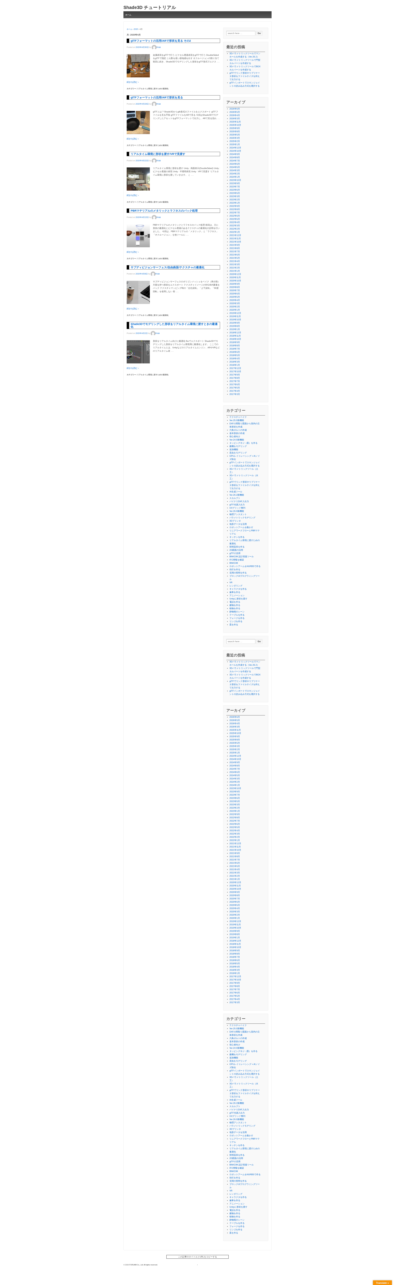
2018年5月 (234, 355)
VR (230, 582)
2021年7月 (234, 251)
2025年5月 (234, 134)
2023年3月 (234, 196)
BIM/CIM (233, 563)
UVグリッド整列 (237, 508)
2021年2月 (234, 267)
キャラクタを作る (238, 589)
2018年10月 (235, 339)
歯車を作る (234, 592)
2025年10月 (235, 125)
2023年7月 (234, 186)
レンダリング (235, 585)
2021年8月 (234, 248)
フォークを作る (237, 618)
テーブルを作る (237, 615)
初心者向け (234, 436)
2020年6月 (234, 293)
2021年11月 (235, 238)
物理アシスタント (238, 514)
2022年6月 (234, 216)
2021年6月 (234, 254)
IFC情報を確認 (236, 559)
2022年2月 (234, 229)
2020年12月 (235, 274)
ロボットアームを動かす (241, 527)
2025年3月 (234, 138)
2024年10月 (235, 151)
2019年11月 (235, 316)
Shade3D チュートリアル (149, 7)
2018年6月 (234, 352)
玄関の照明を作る (238, 572)
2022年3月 (234, 225)
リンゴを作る (235, 621)
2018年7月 (234, 349)
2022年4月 (234, 222)
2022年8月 (234, 209)
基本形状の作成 (237, 433)
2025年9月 (234, 128)
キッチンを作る (237, 537)
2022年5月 (234, 219)
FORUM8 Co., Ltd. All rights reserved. (143, 1265)
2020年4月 (234, 300)
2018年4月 (234, 358)
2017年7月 (234, 381)
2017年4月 (234, 391)
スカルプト (234, 498)
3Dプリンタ (235, 521)
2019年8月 (234, 326)
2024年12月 (235, 147)
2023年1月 (234, 203)
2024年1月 (234, 177)
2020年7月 (234, 290)
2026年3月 (234, 118)
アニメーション (237, 595)
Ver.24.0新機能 (236, 439)
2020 (136, 29)
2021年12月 (235, 235)
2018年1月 (234, 365)
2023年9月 (234, 183)
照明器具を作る (237, 547)
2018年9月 (234, 342)
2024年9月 (234, 154)
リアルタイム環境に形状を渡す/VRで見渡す (158, 154)
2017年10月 (235, 371)
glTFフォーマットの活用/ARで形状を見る (157, 97)
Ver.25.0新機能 (236, 420)
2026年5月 (234, 112)
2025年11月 (235, 121)
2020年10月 (235, 280)
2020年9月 (234, 284)
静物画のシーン (237, 611)
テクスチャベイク (238, 417)
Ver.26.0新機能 (236, 511)
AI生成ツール (235, 491)
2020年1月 (234, 310)
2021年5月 (234, 258)
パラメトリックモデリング (242, 517)
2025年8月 (234, 131)
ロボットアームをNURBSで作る (245, 566)
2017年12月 (235, 368)
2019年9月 (234, 323)
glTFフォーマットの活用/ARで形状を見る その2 (161, 40)
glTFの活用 (234, 553)
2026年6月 (234, 108)
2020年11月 (235, 277)
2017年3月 (234, 394)
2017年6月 (234, 384)
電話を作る (234, 602)
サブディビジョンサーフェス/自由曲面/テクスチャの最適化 (167, 267)
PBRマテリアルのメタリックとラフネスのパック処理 (164, 210)
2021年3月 (234, 264)
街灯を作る (234, 569)
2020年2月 (234, 306)
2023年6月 (234, 190)
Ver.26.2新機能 (236, 495)
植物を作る (234, 608)
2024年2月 (234, 173)
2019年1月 (234, 329)
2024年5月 (234, 167)
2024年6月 (234, 164)
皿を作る (233, 624)
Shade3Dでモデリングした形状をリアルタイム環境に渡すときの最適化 (174, 325)
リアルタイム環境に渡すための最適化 (152, 89)
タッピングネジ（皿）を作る (243, 443)
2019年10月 (235, 319)
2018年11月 (235, 336)
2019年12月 (235, 313)
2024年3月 (234, 170)
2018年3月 (234, 361)
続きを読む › (133, 82)
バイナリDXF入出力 (239, 501)
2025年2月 (234, 141)
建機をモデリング (238, 446)
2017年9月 (234, 374)
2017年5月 (234, 387)
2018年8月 (234, 345)
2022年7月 (234, 212)
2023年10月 (235, 180)
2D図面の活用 (236, 550)
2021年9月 (234, 245)
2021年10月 (235, 241)
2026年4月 (234, 115)
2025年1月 (234, 144)
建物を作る (234, 605)
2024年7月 (234, 160)
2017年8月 (234, 378)
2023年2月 (234, 199)
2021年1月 (234, 271)
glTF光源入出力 (237, 504)
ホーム (128, 15)
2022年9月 (234, 206)
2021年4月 (234, 261)
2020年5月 (234, 297)
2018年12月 (235, 332)
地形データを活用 (238, 524)
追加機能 (233, 449)
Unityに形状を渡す (238, 598)
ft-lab (159, 47)
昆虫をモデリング (238, 452)
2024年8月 (234, 157)
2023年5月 (234, 193)
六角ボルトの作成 (238, 430)
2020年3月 (234, 303)
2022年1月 (234, 232)
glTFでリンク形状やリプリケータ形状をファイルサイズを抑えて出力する (244, 76)
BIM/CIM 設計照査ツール (241, 556)
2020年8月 (234, 287)
